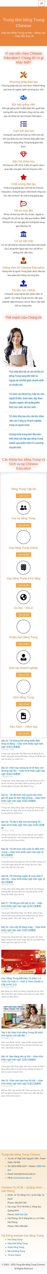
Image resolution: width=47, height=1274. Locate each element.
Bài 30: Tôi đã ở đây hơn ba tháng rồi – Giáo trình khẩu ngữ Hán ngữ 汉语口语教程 (22, 825)
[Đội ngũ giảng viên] (23, 97)
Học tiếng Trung (15, 1239)
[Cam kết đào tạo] (23, 124)
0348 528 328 (21, 1214)
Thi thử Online (14, 1255)
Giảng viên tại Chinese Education (23, 267)
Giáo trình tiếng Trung (18, 1243)
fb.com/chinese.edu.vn (21, 1178)
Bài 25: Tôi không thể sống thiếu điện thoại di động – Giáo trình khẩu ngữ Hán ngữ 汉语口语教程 (22, 743)
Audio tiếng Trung (16, 1247)
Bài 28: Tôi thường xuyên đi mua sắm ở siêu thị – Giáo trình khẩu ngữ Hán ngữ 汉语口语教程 (23, 879)
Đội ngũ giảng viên (23, 104)
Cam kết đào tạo (23, 131)
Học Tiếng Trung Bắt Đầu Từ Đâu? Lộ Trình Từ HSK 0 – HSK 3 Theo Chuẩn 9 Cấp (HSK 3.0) (22, 981)
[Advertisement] (23, 1124)
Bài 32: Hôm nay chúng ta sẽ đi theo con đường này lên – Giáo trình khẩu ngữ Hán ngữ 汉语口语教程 (23, 770)
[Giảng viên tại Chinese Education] (23, 260)
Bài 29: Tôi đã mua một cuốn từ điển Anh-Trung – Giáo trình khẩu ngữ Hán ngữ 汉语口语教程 (23, 852)
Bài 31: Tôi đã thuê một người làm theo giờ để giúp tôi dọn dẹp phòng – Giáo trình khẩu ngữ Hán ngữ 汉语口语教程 (23, 798)
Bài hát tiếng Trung (16, 1251)
